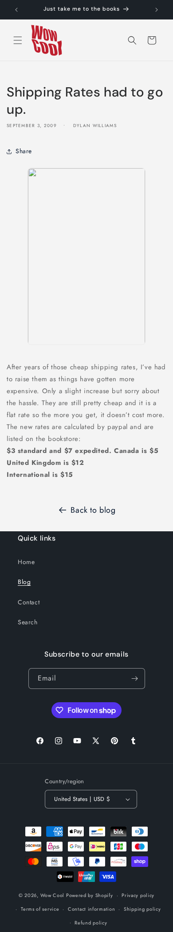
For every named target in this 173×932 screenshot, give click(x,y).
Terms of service (40, 909)
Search (28, 622)
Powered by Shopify (89, 895)
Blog (24, 581)
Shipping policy (142, 909)
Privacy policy (138, 895)
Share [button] (24, 151)
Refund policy (91, 922)
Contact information (91, 909)
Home (26, 561)
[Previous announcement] (16, 9)
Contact (28, 602)
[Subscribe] (135, 678)
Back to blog (93, 510)
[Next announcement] (156, 9)
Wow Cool (52, 895)
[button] (18, 40)
